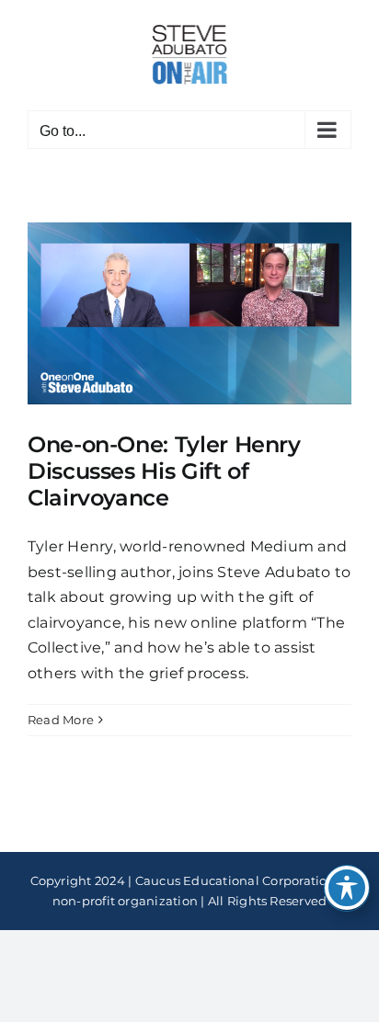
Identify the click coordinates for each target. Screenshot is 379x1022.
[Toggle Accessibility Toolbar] (347, 888)
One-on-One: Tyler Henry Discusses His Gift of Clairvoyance (164, 471)
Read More (61, 719)
